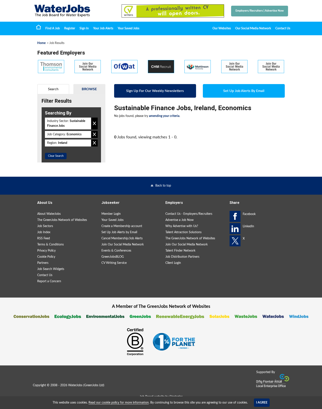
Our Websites (221, 28)
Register (69, 28)
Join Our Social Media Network (122, 244)
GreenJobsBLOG (112, 256)
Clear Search (56, 156)
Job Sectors (45, 226)
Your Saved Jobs (128, 28)
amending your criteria (164, 116)
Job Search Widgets (50, 269)
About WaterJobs (49, 213)
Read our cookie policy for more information (118, 402)
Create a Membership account (121, 226)
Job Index (43, 232)
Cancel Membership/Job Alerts (122, 238)
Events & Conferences (116, 250)
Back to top (163, 185)
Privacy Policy (46, 250)
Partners (42, 262)
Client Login (173, 262)
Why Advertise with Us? (181, 226)
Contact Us (282, 28)
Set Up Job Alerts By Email (243, 91)
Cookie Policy (46, 256)
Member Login (111, 213)
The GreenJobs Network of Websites (62, 220)
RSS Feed (43, 238)
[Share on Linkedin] (235, 228)
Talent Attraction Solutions (183, 232)
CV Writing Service (114, 262)
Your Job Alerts (103, 28)
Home (38, 27)
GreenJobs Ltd (93, 385)
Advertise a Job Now (179, 220)
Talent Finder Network (180, 250)
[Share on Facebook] (235, 216)
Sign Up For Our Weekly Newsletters (155, 91)
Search (53, 89)
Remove (94, 123)
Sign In (84, 28)
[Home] (73, 10)
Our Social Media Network (253, 28)
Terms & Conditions (50, 244)
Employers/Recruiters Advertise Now (259, 10)
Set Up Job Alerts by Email (119, 232)
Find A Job (52, 28)
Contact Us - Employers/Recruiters (188, 213)
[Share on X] (235, 240)
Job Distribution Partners (182, 256)
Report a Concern (49, 281)
